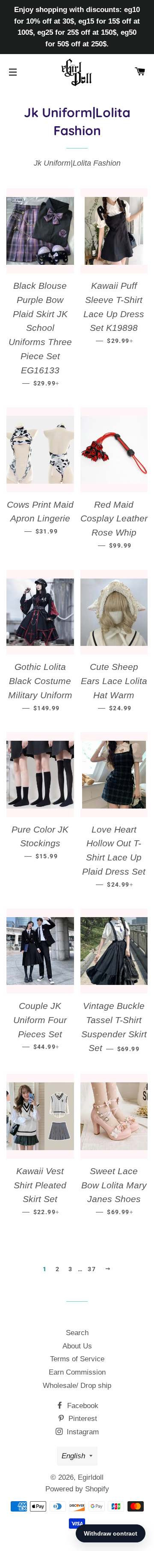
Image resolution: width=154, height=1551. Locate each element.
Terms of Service (77, 1359)
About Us (77, 1346)
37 (92, 1269)
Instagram (82, 1432)
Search (77, 1333)
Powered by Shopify (77, 1489)
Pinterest (81, 1419)
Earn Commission (77, 1372)
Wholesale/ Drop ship (77, 1385)
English (73, 1456)
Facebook (81, 1406)
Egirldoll (91, 1477)
